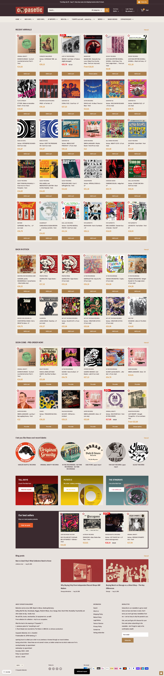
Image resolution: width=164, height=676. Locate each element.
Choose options (93, 74)
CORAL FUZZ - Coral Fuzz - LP (70, 103)
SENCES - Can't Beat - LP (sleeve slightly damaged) (71, 60)
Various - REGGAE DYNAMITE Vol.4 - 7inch (135, 538)
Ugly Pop (130, 318)
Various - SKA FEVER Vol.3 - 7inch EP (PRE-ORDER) (115, 415)
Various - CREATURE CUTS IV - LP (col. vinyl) (92, 322)
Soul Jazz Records (133, 181)
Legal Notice (97, 620)
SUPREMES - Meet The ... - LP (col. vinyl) (25, 227)
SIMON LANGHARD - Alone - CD (137, 372)
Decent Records (111, 56)
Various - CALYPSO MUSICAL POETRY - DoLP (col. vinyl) (70, 227)
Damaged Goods (110, 181)
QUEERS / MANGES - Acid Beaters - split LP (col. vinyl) (91, 373)
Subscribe (144, 2)
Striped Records (89, 369)
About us (96, 611)
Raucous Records (67, 411)
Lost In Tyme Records (68, 56)
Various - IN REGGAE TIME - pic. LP (48, 60)
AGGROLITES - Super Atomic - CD (48, 280)
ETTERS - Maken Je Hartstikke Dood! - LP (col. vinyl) (25, 104)
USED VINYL (41, 19)
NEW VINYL (28, 19)
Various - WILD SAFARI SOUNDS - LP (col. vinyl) (115, 104)
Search (95, 608)
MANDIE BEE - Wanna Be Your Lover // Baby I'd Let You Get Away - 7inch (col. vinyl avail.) (92, 61)
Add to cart (27, 74)
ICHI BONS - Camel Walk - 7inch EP (137, 144)
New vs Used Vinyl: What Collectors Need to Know (33, 561)
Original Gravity (22, 56)
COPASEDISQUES (126, 19)
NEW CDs (63, 19)
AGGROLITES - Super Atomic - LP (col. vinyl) (70, 280)
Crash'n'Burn (88, 181)
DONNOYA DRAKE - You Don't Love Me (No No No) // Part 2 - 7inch (25, 61)
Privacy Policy (97, 626)
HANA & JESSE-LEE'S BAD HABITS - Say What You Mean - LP (48, 374)
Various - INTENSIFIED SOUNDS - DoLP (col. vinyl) (26, 144)
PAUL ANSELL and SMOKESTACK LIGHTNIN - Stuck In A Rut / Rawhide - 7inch (49, 185)
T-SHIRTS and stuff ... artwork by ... (82, 19)
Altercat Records (88, 534)
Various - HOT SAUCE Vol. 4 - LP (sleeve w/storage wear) (114, 538)
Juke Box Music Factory (68, 534)
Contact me (96, 629)
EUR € (18, 665)
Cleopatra (43, 318)
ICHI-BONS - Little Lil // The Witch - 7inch (137, 322)
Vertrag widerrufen (98, 633)
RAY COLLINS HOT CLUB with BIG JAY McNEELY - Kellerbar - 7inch (69, 539)
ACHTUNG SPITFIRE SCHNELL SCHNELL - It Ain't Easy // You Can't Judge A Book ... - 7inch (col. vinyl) (115, 62)
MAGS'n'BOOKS (112, 19)
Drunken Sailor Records (47, 101)
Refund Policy (97, 617)
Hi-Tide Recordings (89, 276)
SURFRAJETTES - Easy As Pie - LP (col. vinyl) (92, 280)
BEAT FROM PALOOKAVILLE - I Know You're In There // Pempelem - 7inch (26, 185)
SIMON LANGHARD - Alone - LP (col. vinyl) (92, 415)
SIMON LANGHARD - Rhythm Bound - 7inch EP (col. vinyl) (92, 144)
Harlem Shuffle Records (112, 534)
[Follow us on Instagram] (53, 668)
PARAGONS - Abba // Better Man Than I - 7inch (92, 538)
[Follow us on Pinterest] (57, 668)
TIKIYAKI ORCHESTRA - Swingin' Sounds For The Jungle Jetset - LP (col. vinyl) (137, 281)
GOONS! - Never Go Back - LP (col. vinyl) (70, 373)
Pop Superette (88, 223)
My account (129, 11)
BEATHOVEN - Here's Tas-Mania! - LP (93, 227)
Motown (19, 223)
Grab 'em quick (25, 525)
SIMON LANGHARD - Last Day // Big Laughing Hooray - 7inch (26, 415)
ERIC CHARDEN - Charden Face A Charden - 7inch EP (114, 227)
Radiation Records (133, 411)
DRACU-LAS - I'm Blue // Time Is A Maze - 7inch (93, 104)
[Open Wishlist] (161, 673)
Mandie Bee (87, 56)
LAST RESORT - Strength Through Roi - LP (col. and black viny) (136, 416)
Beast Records (44, 369)
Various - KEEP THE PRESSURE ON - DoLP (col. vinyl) (48, 144)
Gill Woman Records (112, 141)
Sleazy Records (133, 141)
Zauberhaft (43, 223)
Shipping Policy (98, 614)
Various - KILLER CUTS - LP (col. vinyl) (70, 322)
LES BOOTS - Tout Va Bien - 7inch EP (137, 227)
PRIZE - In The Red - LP (46, 103)
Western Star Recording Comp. (26, 276)
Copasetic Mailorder (46, 56)
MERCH (100, 19)
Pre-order (48, 384)
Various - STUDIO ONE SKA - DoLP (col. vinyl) (136, 184)
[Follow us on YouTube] (60, 668)
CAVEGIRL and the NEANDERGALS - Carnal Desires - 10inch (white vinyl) (26, 281)
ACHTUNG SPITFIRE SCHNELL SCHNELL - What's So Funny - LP (137, 60)
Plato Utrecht (21, 101)
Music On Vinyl (21, 141)
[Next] (148, 454)
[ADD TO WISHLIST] (18, 35)
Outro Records (88, 101)
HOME (17, 19)
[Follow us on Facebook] (49, 668)
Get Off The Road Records (69, 318)
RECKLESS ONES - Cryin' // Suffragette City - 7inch (69, 184)
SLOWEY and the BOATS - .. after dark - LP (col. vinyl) (115, 373)
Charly (42, 411)
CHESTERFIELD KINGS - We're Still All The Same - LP (26, 322)
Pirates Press (44, 276)
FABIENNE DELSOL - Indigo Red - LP (115, 184)
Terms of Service (98, 623)
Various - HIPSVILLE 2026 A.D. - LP (92, 184)
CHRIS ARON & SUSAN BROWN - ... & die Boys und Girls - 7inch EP (48, 228)
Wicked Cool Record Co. (24, 318)
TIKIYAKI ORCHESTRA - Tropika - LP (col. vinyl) (115, 280)
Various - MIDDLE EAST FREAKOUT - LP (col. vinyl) (69, 144)
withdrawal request (82, 671)
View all (146, 30)
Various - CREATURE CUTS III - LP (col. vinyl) (114, 322)
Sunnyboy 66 (65, 101)
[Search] (107, 10)
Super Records (88, 141)
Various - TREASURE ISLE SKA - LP (48, 415)
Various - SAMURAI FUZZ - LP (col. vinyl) (136, 104)
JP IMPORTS (51, 19)
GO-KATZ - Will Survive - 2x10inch (68, 415)
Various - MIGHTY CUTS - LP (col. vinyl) (115, 144)
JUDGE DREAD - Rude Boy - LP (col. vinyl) (48, 322)
